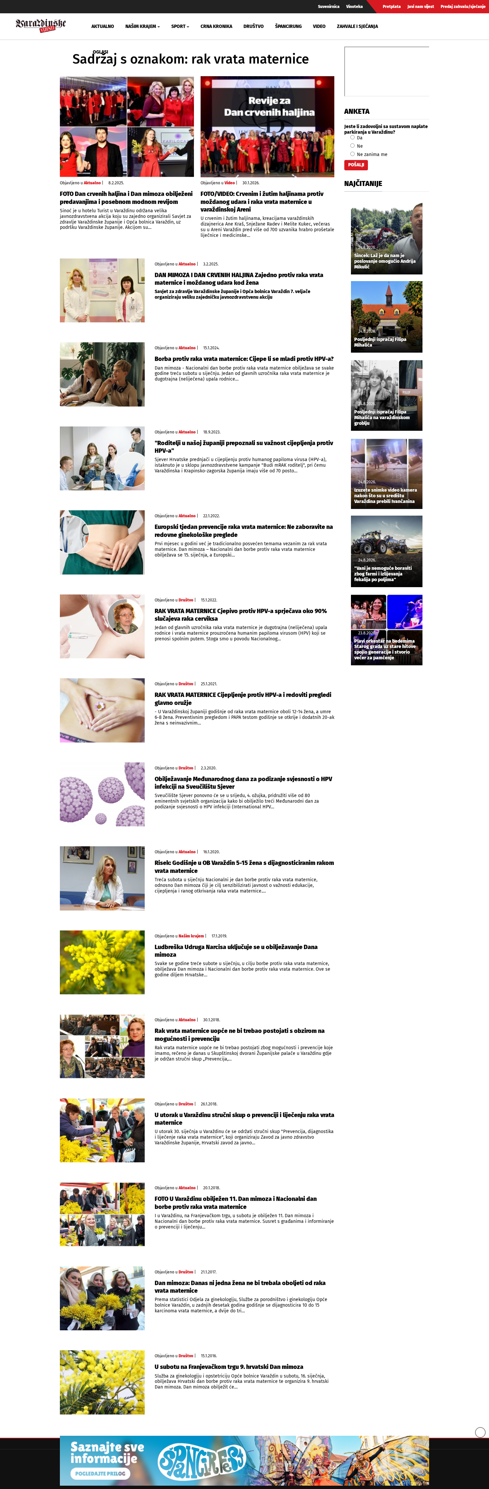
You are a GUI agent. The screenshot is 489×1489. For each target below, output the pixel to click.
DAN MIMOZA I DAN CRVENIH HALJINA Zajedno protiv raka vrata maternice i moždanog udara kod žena (239, 278)
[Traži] (406, 26)
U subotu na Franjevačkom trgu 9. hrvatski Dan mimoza (229, 1367)
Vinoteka (354, 6)
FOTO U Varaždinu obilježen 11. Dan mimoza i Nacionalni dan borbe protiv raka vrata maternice (236, 1202)
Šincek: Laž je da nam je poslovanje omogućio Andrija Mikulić (385, 261)
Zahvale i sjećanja (357, 26)
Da (359, 138)
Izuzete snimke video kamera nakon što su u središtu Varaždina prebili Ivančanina (385, 496)
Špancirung (288, 26)
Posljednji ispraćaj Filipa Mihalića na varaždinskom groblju (382, 418)
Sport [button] (178, 26)
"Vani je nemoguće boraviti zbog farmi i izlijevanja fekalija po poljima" (383, 574)
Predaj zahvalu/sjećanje (463, 6)
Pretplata (392, 6)
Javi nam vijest (421, 6)
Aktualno (102, 26)
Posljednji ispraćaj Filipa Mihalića (380, 342)
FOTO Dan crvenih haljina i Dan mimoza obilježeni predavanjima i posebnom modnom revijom (126, 197)
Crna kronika (216, 26)
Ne (359, 146)
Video (319, 26)
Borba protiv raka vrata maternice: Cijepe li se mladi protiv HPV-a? (244, 359)
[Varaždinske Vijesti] (41, 25)
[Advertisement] (386, 781)
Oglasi (100, 52)
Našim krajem (191, 936)
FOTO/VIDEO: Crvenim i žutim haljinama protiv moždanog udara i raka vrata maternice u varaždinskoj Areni (262, 201)
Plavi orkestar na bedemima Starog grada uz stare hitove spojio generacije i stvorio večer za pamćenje (385, 650)
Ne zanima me (372, 154)
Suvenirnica (329, 6)
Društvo (254, 26)
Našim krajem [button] (140, 26)
